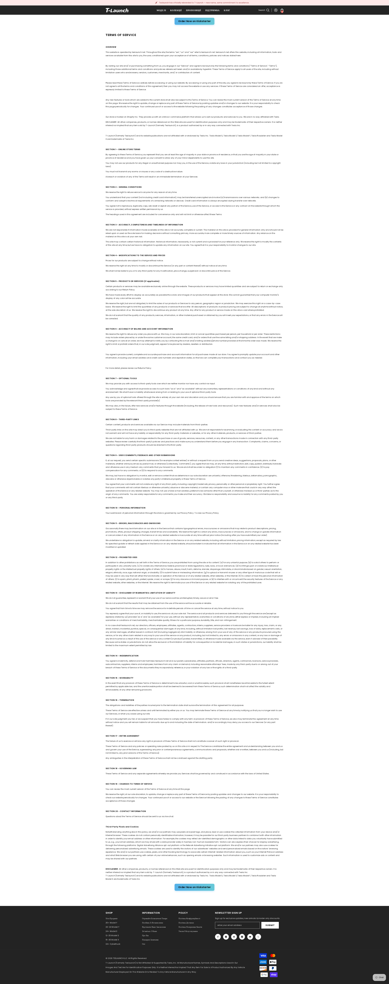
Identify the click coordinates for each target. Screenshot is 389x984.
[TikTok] (242, 937)
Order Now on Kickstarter (194, 21)
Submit (270, 925)
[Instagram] (226, 937)
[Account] (276, 10)
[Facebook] (218, 937)
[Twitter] (258, 937)
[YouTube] (250, 937)
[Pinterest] (234, 937)
